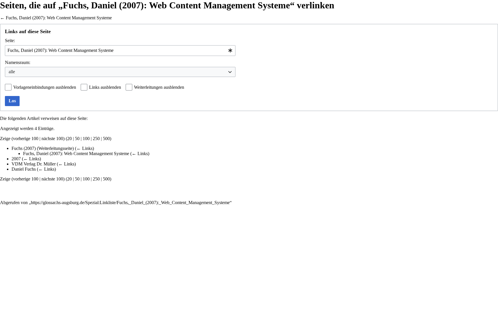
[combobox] (120, 50)
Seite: (10, 40)
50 (77, 138)
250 (96, 138)
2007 (16, 158)
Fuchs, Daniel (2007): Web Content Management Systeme (59, 17)
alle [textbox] (12, 71)
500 (106, 138)
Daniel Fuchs (24, 169)
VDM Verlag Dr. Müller (34, 163)
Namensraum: (17, 62)
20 (69, 138)
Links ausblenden (105, 87)
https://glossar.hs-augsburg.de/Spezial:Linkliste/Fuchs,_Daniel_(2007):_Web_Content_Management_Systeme (130, 202)
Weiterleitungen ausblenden (159, 87)
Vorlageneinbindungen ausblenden (44, 87)
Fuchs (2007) (24, 148)
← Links (84, 148)
